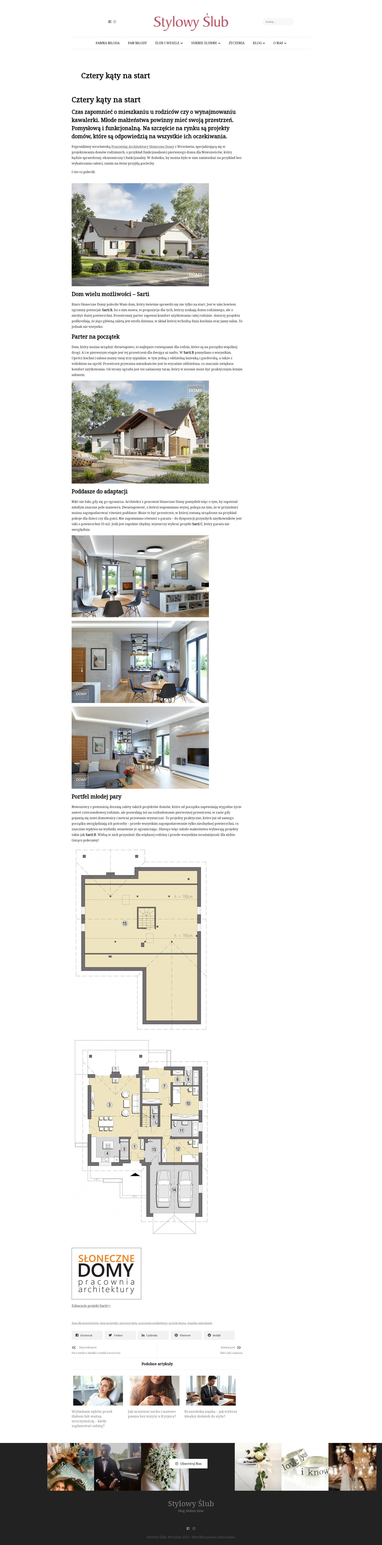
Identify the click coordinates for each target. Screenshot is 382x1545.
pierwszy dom (128, 1323)
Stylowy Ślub (191, 1503)
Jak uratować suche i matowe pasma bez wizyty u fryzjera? (152, 1413)
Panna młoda (108, 43)
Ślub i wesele (167, 43)
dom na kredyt (109, 1323)
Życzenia (237, 43)
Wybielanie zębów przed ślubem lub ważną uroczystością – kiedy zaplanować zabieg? (92, 1418)
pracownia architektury (152, 1323)
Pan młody (137, 43)
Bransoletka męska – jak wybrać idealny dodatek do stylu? (210, 1413)
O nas (278, 43)
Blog (257, 43)
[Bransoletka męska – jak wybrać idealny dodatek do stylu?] (210, 1391)
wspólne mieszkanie (199, 1323)
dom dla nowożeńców (85, 1323)
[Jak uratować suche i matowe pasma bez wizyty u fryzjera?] (154, 1391)
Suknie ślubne (204, 43)
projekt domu (177, 1323)
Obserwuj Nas (191, 1463)
